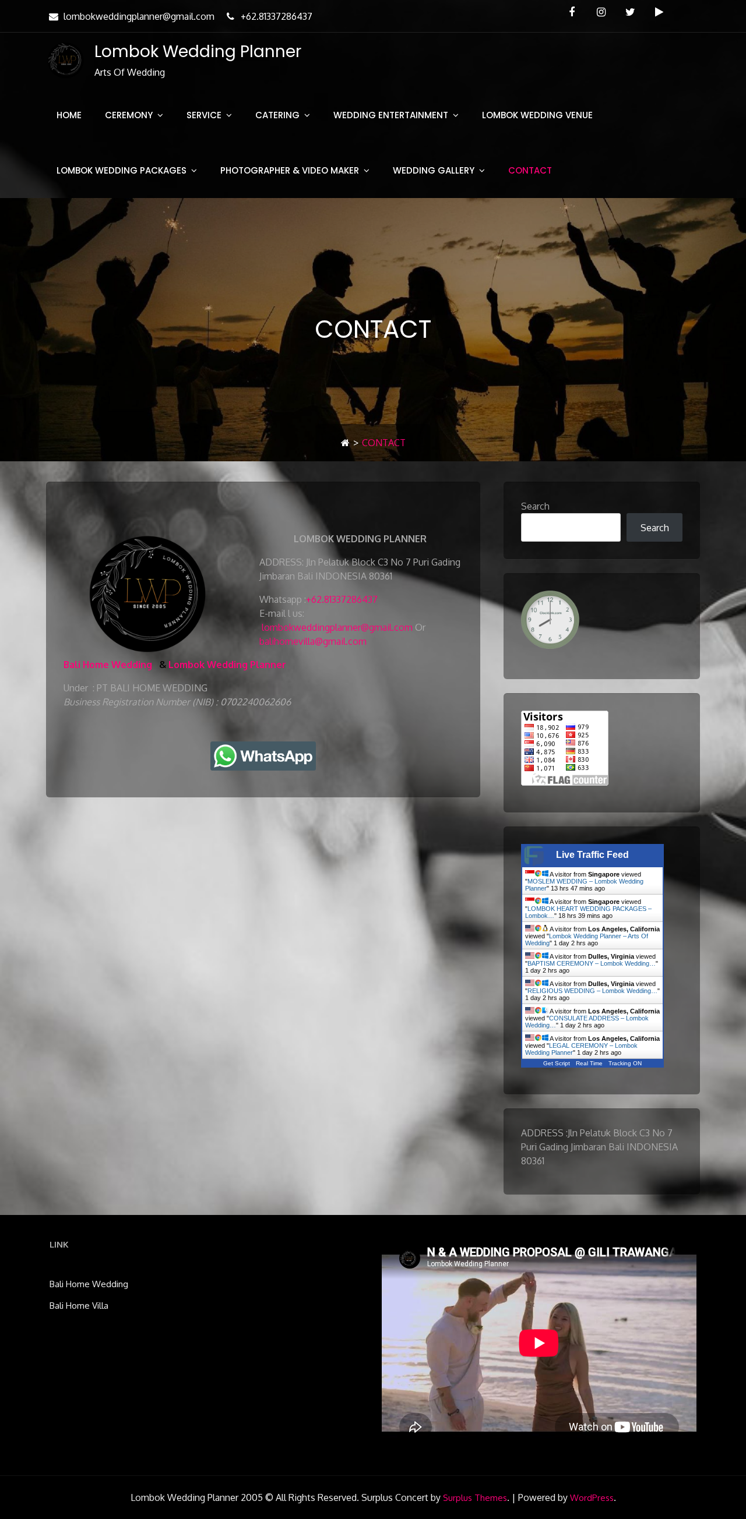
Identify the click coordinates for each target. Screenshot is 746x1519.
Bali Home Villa (79, 1305)
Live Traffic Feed (592, 855)
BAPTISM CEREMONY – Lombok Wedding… (591, 963)
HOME (69, 115)
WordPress (592, 1497)
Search (535, 506)
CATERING (277, 115)
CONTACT (530, 170)
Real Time (589, 1063)
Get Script (556, 1063)
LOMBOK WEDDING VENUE (537, 115)
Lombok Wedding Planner (197, 51)
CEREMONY (129, 115)
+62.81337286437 (276, 16)
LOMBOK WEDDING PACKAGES (121, 170)
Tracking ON (625, 1063)
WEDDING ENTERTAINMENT (390, 115)
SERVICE (203, 115)
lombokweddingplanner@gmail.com (139, 16)
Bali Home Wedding (108, 664)
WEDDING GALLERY (433, 170)
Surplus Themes (475, 1497)
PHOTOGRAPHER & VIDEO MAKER (289, 170)
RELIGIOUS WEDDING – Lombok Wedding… (592, 990)
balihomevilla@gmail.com (313, 641)
